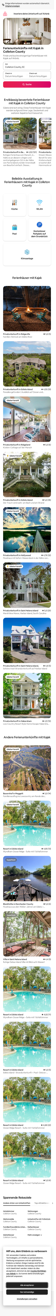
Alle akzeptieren (27, 1285)
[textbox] (15, 76)
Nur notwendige (27, 1292)
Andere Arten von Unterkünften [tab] (16, 1203)
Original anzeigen (12, 6)
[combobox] (27, 67)
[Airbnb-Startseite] (5, 14)
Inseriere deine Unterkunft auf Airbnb (31, 13)
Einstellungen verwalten (27, 1299)
